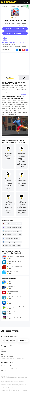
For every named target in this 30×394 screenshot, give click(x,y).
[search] (24, 2)
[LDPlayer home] (8, 2)
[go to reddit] (10, 340)
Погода (18, 6)
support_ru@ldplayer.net (10, 387)
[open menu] (28, 2)
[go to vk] (2, 340)
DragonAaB (5, 37)
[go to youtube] (6, 340)
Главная (4, 6)
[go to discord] (14, 340)
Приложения (11, 6)
